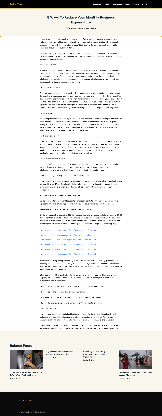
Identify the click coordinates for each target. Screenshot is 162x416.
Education (97, 4)
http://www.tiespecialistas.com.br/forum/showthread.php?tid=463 (68, 244)
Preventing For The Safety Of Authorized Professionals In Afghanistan (95, 354)
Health (127, 4)
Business (106, 4)
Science (93, 28)
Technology (117, 4)
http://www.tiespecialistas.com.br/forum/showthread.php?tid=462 (68, 240)
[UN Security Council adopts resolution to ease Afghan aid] (135, 359)
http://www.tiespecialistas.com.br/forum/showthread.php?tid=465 (68, 254)
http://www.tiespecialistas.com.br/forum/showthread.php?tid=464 (68, 249)
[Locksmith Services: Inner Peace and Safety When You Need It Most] (26, 359)
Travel (144, 4)
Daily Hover (17, 4)
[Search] (151, 4)
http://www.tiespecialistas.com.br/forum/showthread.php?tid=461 (68, 235)
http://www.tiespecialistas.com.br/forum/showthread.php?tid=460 (68, 230)
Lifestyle (136, 4)
